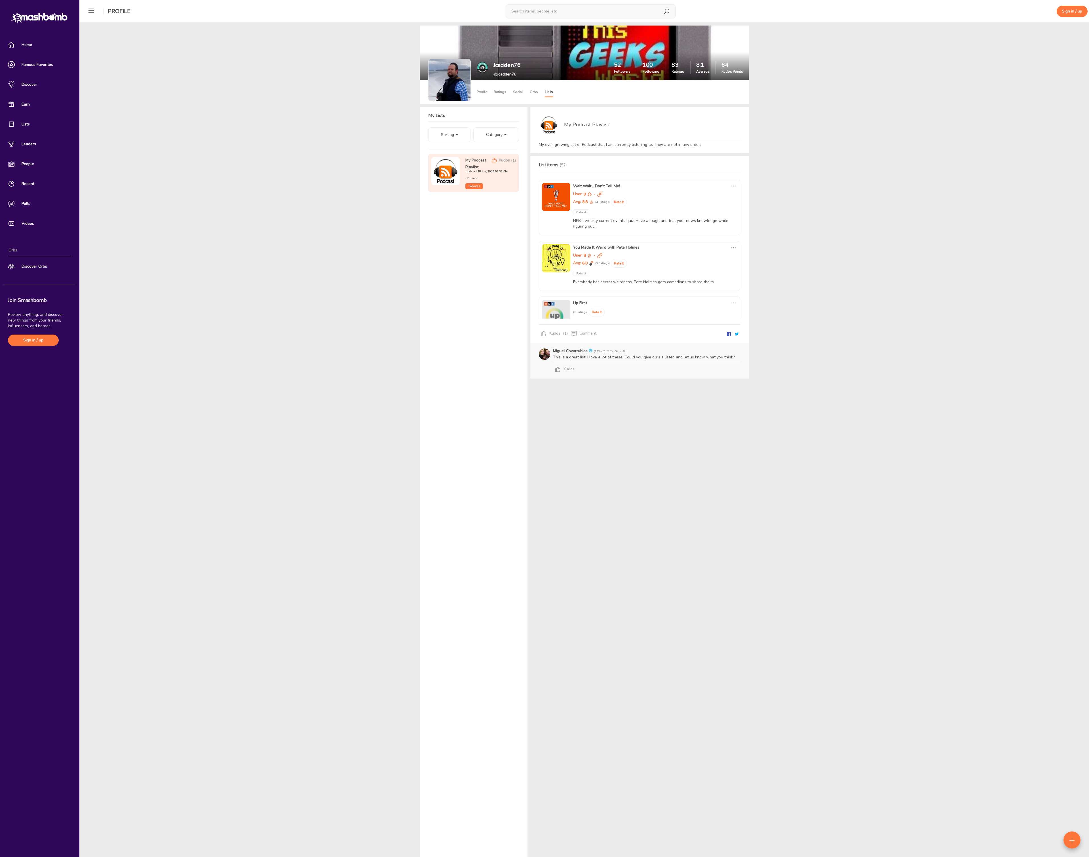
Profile (119, 11)
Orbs (534, 92)
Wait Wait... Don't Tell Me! (596, 186)
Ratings (500, 92)
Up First (580, 303)
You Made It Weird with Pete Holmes (606, 247)
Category (495, 134)
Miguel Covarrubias (571, 351)
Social (518, 92)
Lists (549, 91)
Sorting (448, 134)
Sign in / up (33, 340)
